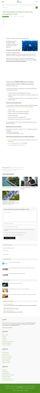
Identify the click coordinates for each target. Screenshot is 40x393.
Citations (21, 388)
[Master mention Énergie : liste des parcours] (10, 181)
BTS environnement (5, 352)
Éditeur (14, 388)
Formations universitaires (6, 376)
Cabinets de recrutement (6, 344)
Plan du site (18, 388)
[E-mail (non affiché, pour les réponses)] (3, 23)
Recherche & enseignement (7, 343)
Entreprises (4, 336)
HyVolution (10, 139)
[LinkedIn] (3, 20)
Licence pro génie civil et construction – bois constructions (19, 288)
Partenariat (26, 390)
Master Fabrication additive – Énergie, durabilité (28, 188)
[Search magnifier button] (37, 7)
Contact (14, 390)
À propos (10, 388)
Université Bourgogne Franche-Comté (9, 170)
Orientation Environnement (8, 304)
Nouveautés (4, 369)
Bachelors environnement (6, 355)
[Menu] (3, 2)
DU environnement (21, 167)
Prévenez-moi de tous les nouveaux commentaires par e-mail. (15, 232)
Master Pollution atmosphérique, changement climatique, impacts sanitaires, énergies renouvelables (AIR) (10, 202)
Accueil (3, 4)
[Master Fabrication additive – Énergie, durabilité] (29, 181)
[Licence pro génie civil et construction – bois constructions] (5, 290)
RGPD (33, 388)
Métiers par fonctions (6, 373)
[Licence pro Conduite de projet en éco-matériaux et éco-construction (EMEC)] (5, 296)
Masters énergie (14, 4)
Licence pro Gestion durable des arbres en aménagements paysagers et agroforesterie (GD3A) (20, 305)
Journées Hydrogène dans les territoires (16, 145)
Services (7, 388)
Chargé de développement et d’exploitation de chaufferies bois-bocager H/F (22, 267)
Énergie (7, 4)
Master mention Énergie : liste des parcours (10, 187)
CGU (24, 388)
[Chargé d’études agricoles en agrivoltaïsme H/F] (5, 275)
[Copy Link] (3, 25)
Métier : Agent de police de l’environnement (11, 308)
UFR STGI (25, 129)
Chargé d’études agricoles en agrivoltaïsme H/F (17, 273)
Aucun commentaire (21, 16)
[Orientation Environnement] (20, 1)
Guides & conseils (5, 371)
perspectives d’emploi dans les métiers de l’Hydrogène (22, 106)
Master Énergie (32, 55)
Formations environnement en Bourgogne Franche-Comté (12, 169)
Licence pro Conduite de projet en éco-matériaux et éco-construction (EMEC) (22, 294)
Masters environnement (6, 359)
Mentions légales (29, 388)
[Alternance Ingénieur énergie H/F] (5, 264)
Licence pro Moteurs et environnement (15, 283)
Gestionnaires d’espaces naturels (7, 341)
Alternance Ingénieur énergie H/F (14, 262)
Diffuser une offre (5, 334)
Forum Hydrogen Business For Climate (16, 143)
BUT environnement (5, 354)
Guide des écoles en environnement (8, 374)
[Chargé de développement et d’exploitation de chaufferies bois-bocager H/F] (5, 269)
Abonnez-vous (5, 254)
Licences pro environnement (7, 357)
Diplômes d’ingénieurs (6, 360)
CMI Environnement (13, 167)
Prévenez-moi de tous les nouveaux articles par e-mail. (14, 234)
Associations (4, 339)
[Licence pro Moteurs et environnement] (5, 285)
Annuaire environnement (6, 378)
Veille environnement (20, 390)
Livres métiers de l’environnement (8, 379)
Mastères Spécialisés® (6, 362)
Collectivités (4, 338)
